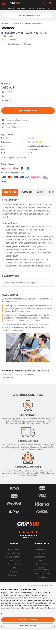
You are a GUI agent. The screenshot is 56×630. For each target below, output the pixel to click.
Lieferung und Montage (14, 557)
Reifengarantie (14, 575)
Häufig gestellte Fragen (14, 564)
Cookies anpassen (28, 626)
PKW (3, 8)
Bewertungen (26, 192)
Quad (31, 8)
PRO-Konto (14, 560)
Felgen (11, 8)
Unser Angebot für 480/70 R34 (15, 157)
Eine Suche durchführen (29, 15)
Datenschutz (42, 560)
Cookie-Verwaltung (42, 573)
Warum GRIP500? (14, 553)
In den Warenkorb (29, 111)
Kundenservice (42, 549)
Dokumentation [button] (8, 377)
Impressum (42, 577)
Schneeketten (43, 8)
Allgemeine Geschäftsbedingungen (42, 569)
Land (14, 568)
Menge (5, 101)
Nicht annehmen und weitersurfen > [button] (40, 585)
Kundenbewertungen (42, 557)
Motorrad (21, 8)
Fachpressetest (14, 549)
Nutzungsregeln (42, 564)
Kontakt (42, 553)
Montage (40, 192)
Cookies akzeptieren (28, 620)
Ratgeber (14, 571)
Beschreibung (10, 192)
